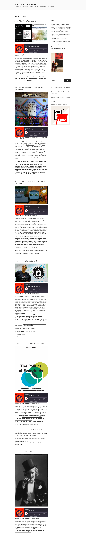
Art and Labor (25, 4)
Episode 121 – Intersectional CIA (26, 261)
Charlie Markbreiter (39, 143)
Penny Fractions (26, 223)
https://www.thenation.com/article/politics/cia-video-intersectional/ (31, 336)
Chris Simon (67, 97)
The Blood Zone (43, 223)
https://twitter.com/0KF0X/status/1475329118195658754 (28, 253)
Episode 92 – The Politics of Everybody (29, 344)
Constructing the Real (62, 104)
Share (35, 52)
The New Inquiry (30, 145)
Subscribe (31, 52)
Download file (18, 54)
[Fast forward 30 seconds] (41, 50)
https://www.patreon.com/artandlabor (60, 50)
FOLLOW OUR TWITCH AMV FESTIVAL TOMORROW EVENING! (30, 161)
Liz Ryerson (35, 223)
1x (37, 50)
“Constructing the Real (26, 173)
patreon (29, 80)
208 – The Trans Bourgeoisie (25, 21)
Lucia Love (61, 95)
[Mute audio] (31, 50)
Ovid (24, 406)
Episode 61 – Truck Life (23, 452)
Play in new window (26, 54)
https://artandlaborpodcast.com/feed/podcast (60, 41)
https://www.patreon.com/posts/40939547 (34, 438)
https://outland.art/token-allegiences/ (28, 247)
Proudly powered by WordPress (45, 544)
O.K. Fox (63, 100)
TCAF (36, 154)
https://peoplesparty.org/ (36, 429)
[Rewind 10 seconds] (34, 50)
